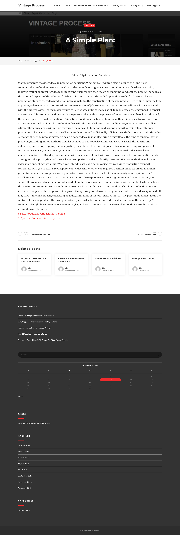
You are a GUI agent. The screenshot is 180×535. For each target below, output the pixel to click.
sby (79, 31)
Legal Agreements (119, 5)
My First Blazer (24, 510)
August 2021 (23, 451)
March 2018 (23, 470)
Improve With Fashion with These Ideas (91, 5)
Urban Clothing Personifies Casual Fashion (36, 315)
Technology (90, 25)
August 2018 (23, 464)
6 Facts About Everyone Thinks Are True (41, 213)
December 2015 (24, 488)
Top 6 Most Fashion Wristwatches (32, 334)
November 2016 (24, 482)
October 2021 (24, 445)
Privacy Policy (137, 5)
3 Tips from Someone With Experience (40, 218)
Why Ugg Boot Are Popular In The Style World (37, 322)
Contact (58, 5)
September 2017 (25, 476)
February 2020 (24, 457)
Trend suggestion (154, 5)
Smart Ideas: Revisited (108, 258)
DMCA (67, 5)
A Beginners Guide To (144, 258)
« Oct (20, 396)
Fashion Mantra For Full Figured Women (34, 328)
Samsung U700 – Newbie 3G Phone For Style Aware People (43, 340)
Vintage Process (31, 5)
